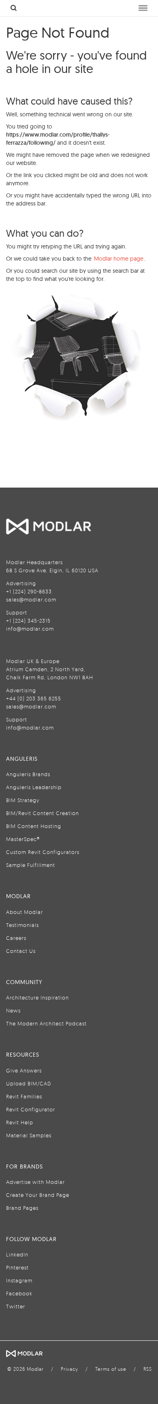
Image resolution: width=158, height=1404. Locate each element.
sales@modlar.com (31, 599)
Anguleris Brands (28, 774)
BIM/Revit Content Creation (42, 813)
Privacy (69, 1369)
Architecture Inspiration (37, 997)
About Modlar (24, 912)
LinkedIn (17, 1254)
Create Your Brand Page (37, 1195)
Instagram (19, 1280)
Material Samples (28, 1135)
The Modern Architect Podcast (46, 1023)
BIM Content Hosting (33, 826)
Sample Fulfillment (30, 865)
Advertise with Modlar (35, 1182)
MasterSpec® (23, 839)
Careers (16, 938)
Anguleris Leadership (34, 787)
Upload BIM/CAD (28, 1083)
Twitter (15, 1306)
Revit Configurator (30, 1109)
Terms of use (110, 1369)
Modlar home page (118, 258)
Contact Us (21, 951)
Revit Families (24, 1096)
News (13, 1010)
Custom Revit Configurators (42, 852)
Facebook (19, 1293)
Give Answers (24, 1070)
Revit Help (19, 1122)
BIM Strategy (22, 800)
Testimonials (22, 925)
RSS (147, 1369)
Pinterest (17, 1267)
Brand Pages (22, 1208)
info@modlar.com (30, 628)
